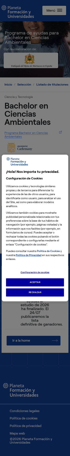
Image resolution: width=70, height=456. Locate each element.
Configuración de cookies (35, 272)
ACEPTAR (35, 282)
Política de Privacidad (28, 255)
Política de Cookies (48, 251)
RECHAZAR (35, 292)
